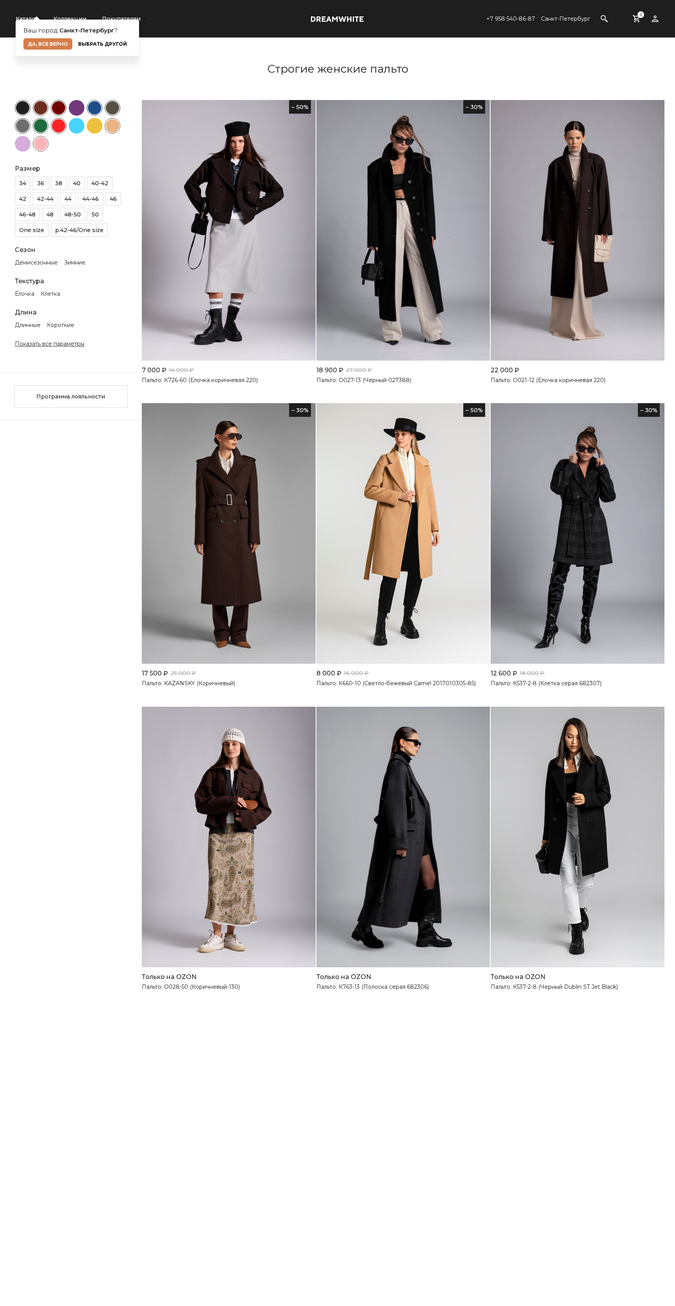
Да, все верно (48, 44)
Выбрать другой (102, 44)
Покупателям (121, 18)
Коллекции (70, 18)
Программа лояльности (70, 396)
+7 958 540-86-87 (510, 18)
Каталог (27, 18)
